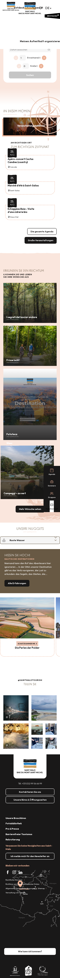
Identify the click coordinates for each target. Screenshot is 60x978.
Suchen (30, 75)
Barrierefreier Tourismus (19, 834)
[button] (35, 8)
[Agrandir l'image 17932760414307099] (37, 729)
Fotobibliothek (14, 823)
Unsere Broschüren (16, 818)
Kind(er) (34, 66)
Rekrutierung (13, 839)
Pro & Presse (12, 828)
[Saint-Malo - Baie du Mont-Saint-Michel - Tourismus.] (30, 8)
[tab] (27, 540)
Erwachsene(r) (33, 57)
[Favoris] (41, 8)
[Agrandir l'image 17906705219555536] (16, 736)
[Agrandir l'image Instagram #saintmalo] (16, 708)
